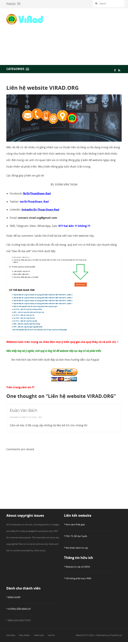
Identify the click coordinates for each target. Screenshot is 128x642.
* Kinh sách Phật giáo (74, 524)
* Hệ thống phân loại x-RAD (77, 578)
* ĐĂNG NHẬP (13, 597)
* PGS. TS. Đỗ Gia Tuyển (75, 536)
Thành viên (39, 635)
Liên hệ (51, 635)
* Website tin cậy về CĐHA (77, 566)
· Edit (40, 417)
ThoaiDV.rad (116, 635)
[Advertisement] (90, 36)
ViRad (78, 635)
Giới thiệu (10, 635)
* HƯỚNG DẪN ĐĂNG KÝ (18, 608)
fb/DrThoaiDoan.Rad (37, 193)
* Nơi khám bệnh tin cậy (76, 547)
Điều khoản (24, 635)
